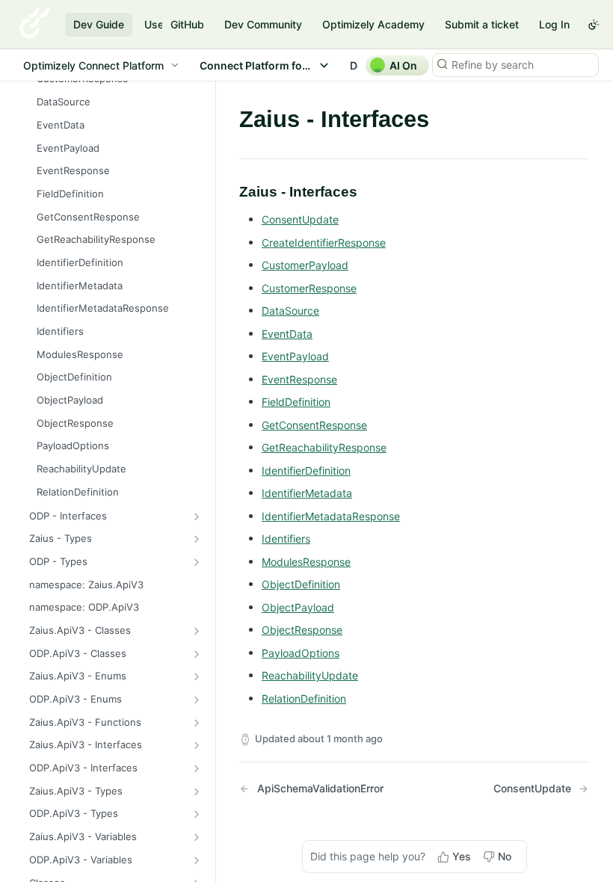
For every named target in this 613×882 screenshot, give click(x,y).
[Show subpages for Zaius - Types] (197, 539)
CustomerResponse (309, 288)
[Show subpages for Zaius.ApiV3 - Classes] (197, 631)
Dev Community (263, 24)
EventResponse (299, 379)
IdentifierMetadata (307, 493)
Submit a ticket (482, 24)
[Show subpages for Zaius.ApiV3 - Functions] (197, 723)
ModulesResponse (306, 561)
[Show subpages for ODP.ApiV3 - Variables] (197, 860)
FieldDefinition (296, 401)
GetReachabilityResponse (324, 447)
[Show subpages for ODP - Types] (197, 562)
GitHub (187, 24)
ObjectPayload (298, 607)
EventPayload (295, 356)
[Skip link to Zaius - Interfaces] (229, 191)
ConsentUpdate (300, 219)
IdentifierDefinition (306, 470)
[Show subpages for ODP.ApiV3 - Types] (197, 814)
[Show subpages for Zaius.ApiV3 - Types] (197, 792)
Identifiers (286, 538)
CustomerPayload (305, 265)
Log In (554, 24)
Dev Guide (98, 24)
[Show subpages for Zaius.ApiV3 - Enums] (197, 676)
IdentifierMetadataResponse (331, 516)
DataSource (290, 310)
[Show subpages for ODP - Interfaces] (197, 516)
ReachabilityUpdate (310, 675)
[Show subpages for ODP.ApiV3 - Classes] (197, 654)
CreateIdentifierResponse (324, 242)
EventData (287, 333)
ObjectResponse (302, 629)
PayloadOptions (300, 653)
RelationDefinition (304, 698)
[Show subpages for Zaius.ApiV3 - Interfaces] (197, 745)
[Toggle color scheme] (594, 25)
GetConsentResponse (314, 425)
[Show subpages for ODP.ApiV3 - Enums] (197, 700)
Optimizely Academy (373, 24)
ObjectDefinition (301, 584)
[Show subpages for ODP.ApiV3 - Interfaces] (197, 768)
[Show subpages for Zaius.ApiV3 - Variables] (197, 837)
